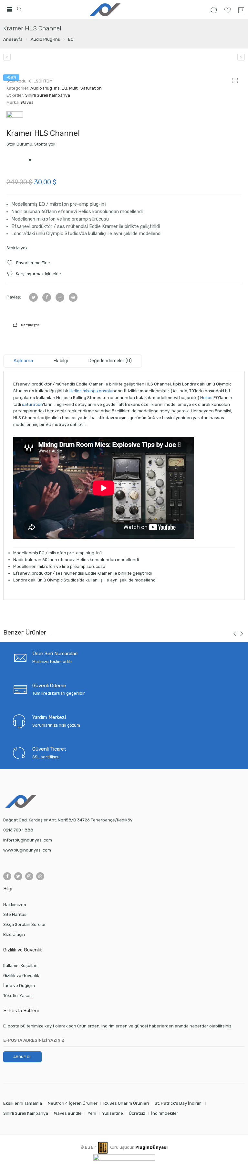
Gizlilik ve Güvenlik (21, 975)
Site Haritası (15, 914)
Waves (27, 102)
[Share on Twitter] (33, 297)
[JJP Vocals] (7, 57)
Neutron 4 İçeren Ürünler (73, 1103)
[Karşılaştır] (213, 13)
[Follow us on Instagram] (29, 876)
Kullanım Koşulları (20, 965)
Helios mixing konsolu (90, 390)
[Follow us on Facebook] (7, 876)
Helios (206, 397)
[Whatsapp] (40, 876)
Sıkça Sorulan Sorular (24, 924)
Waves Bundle (68, 1113)
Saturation (91, 88)
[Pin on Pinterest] (73, 297)
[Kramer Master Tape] (241, 57)
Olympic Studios (63, 233)
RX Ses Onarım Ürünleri (126, 1103)
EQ (71, 39)
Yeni (92, 1113)
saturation (32, 404)
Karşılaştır (30, 325)
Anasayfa (13, 39)
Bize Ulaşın (14, 934)
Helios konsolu (93, 211)
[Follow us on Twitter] (18, 876)
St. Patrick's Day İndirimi (178, 1103)
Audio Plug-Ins (45, 39)
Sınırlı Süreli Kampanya (47, 95)
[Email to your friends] (60, 297)
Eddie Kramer (103, 226)
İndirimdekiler (164, 1113)
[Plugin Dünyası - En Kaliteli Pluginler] (104, 9)
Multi (73, 88)
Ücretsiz (137, 1113)
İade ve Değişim (19, 985)
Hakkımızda (14, 904)
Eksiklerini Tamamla (22, 1103)
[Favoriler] (227, 13)
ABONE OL (22, 1057)
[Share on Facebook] (46, 297)
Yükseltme (112, 1113)
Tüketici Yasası (18, 995)
